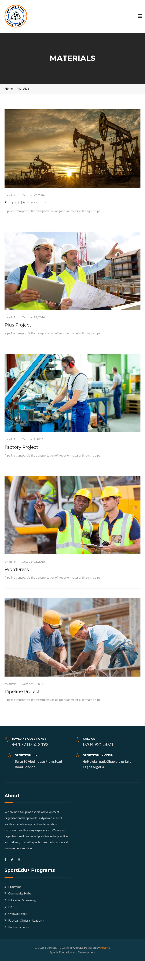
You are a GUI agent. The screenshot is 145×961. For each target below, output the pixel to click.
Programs (14, 886)
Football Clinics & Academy (26, 920)
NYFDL (13, 907)
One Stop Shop (17, 913)
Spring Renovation (25, 202)
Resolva (105, 947)
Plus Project (18, 325)
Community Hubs (19, 893)
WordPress (17, 569)
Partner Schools (18, 927)
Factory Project (21, 447)
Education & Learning (22, 900)
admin (12, 195)
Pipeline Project (22, 691)
